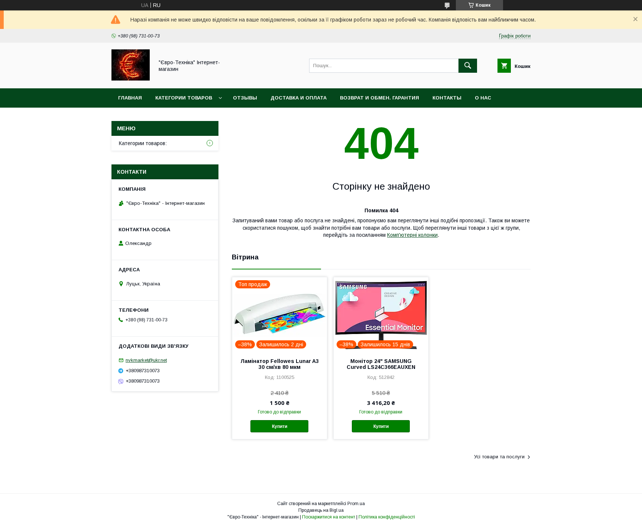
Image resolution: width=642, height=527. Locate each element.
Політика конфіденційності (387, 517)
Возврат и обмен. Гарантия (379, 98)
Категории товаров (183, 98)
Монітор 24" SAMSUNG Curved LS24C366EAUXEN (381, 364)
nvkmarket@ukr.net (146, 360)
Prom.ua (356, 503)
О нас (483, 98)
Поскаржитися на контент (328, 517)
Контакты (446, 98)
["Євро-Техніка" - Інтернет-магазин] (130, 79)
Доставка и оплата (298, 98)
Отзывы (245, 98)
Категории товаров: (143, 143)
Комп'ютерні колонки (412, 235)
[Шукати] (467, 66)
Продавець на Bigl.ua (321, 510)
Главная (130, 98)
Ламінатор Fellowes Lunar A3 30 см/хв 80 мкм (279, 364)
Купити (279, 426)
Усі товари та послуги (499, 456)
